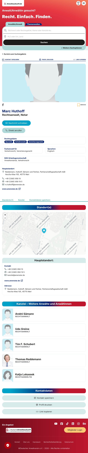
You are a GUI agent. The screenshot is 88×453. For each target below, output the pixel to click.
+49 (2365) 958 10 (13, 178)
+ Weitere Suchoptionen (71, 48)
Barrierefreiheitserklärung (52, 442)
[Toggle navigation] (84, 3)
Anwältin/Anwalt (15, 24)
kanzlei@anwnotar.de (16, 275)
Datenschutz (69, 442)
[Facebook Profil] (3, 105)
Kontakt (17, 442)
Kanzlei (21, 200)
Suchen (44, 42)
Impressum (36, 442)
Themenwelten (33, 24)
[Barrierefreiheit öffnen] (78, 3)
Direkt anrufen (15, 130)
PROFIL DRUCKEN (47, 59)
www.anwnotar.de (10, 189)
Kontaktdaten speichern (39, 200)
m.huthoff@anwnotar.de (14, 184)
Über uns (26, 442)
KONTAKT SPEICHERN (12, 59)
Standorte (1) (7, 200)
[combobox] (44, 30)
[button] (44, 230)
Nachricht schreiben (18, 123)
